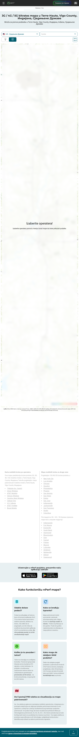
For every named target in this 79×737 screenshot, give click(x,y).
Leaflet (5, 408)
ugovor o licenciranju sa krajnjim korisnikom (22, 733)
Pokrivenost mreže (6, 39)
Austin (46, 511)
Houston (47, 486)
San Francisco (49, 508)
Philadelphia (48, 488)
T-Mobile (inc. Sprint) (14, 488)
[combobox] (21, 34)
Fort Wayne (48, 525)
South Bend (48, 530)
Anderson (47, 550)
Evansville (47, 528)
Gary (45, 538)
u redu (73, 732)
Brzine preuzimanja (12, 39)
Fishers (46, 543)
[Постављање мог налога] (75, 3)
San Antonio (48, 493)
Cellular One (11, 501)
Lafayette (47, 547)
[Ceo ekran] (75, 39)
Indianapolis (48, 503)
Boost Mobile (12, 508)
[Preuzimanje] (29, 575)
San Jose (47, 501)
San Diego (47, 496)
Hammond (47, 533)
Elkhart (46, 555)
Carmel (46, 540)
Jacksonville (48, 506)
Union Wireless (12, 491)
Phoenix (46, 491)
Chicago (46, 484)
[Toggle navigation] (3, 3)
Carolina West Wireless (15, 498)
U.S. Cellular (11, 503)
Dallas (46, 498)
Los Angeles (48, 481)
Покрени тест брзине (62, 3)
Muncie (46, 545)
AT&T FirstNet (12, 506)
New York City (48, 479)
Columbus (47, 513)
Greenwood (48, 557)
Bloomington (48, 535)
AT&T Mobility (12, 493)
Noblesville (47, 552)
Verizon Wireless (13, 496)
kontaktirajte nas (48, 675)
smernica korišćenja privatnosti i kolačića (44, 731)
